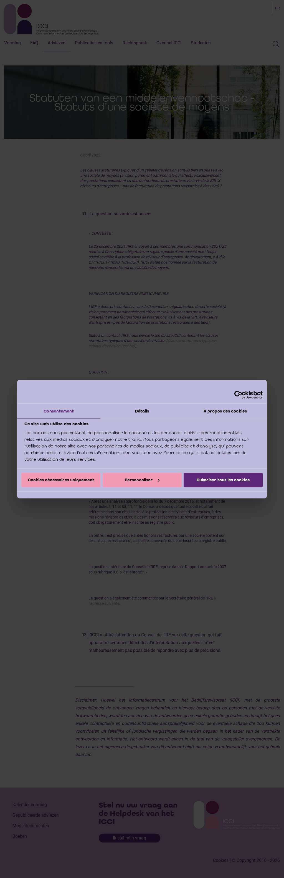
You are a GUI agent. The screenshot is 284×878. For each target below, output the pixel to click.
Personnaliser (139, 479)
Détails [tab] (142, 410)
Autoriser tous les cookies (223, 479)
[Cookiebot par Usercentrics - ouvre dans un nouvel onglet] (238, 395)
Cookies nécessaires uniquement (61, 479)
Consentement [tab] (59, 410)
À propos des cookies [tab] (225, 410)
